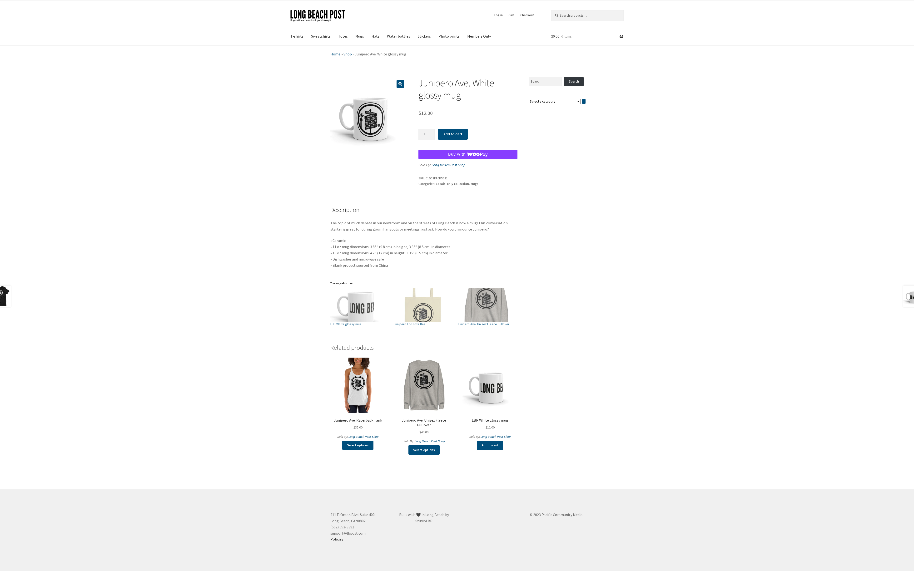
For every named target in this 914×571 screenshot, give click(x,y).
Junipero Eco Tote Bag (410, 324)
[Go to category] (584, 101)
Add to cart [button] (490, 445)
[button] (400, 84)
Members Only (479, 36)
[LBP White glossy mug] (359, 305)
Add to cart (452, 134)
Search (574, 81)
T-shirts (296, 36)
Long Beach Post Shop (449, 164)
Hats (375, 36)
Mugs (359, 36)
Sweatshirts (321, 36)
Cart (511, 15)
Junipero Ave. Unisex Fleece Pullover (483, 324)
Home (335, 54)
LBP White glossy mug (346, 324)
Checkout (527, 15)
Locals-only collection (452, 184)
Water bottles (398, 36)
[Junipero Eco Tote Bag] (423, 305)
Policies (336, 539)
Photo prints (449, 36)
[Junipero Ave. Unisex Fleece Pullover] (486, 305)
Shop (347, 54)
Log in (498, 15)
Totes (343, 36)
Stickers (424, 36)
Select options (358, 445)
